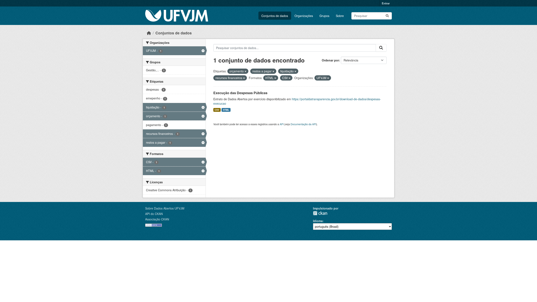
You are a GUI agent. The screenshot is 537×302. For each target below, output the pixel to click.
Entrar (386, 3)
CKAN (320, 213)
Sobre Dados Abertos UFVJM (164, 208)
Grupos (324, 16)
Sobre (340, 16)
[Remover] (245, 71)
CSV (217, 109)
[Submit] (387, 16)
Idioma (318, 221)
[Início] (149, 32)
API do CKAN (154, 214)
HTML (226, 109)
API (282, 124)
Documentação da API (303, 124)
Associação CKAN (157, 219)
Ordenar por (330, 60)
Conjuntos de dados (274, 16)
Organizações (304, 16)
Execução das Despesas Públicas (240, 92)
